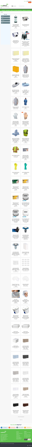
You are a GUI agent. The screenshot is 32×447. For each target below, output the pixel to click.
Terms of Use (18, 435)
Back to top (21, 419)
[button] (3, 10)
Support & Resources (19, 433)
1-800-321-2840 (28, 1)
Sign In (30, 2)
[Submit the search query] (20, 6)
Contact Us (18, 436)
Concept (13, 443)
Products (17, 431)
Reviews (17, 432)
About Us (17, 434)
